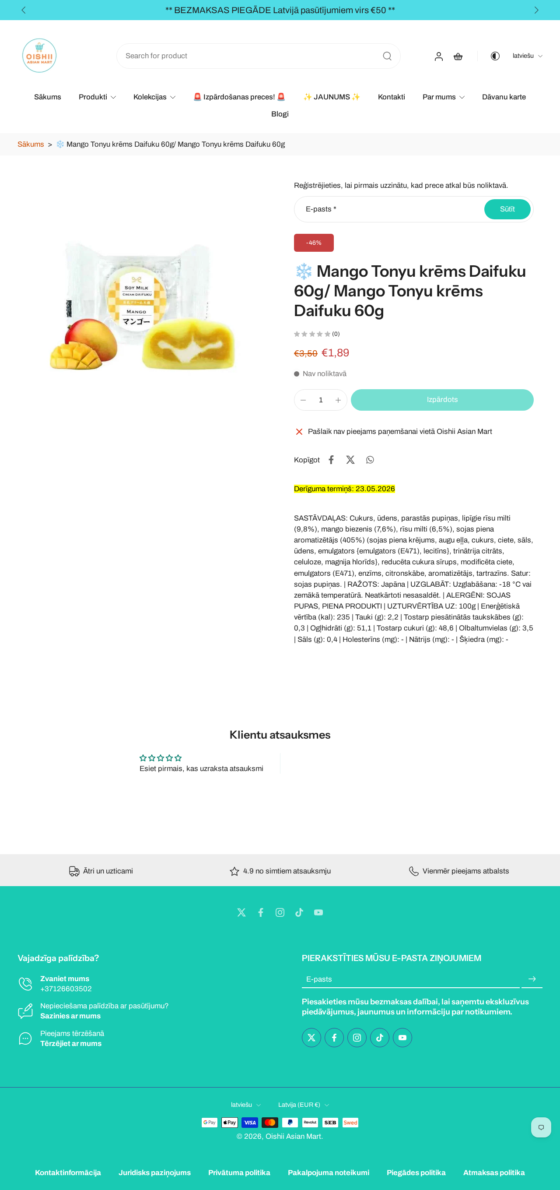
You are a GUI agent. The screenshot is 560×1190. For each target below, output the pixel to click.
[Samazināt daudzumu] (303, 400)
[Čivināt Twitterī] (350, 459)
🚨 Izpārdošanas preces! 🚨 (239, 97)
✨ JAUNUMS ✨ (331, 97)
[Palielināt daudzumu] (338, 400)
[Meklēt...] (387, 56)
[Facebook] (260, 912)
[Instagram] (280, 912)
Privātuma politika (239, 1173)
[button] (442, 400)
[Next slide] (536, 10)
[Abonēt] (532, 979)
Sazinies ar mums (70, 1016)
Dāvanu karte (504, 97)
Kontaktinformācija (68, 1173)
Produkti (93, 97)
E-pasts (321, 209)
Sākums (47, 97)
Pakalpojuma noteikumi (328, 1173)
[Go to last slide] (24, 10)
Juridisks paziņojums (155, 1173)
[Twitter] (241, 912)
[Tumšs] (489, 56)
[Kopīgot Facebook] (331, 459)
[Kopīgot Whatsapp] (369, 459)
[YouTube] (318, 912)
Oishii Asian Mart (293, 1136)
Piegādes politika (416, 1173)
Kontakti (391, 97)
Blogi (280, 114)
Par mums (439, 97)
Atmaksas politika (494, 1173)
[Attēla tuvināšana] (142, 300)
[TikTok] (299, 912)
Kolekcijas (150, 97)
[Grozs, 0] (458, 56)
